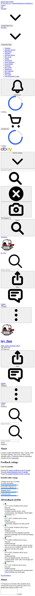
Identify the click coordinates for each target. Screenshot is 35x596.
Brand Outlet (24, 3)
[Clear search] (16, 194)
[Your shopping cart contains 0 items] (15, 127)
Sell (2, 7)
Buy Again (8, 57)
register (14, 3)
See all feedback (6, 575)
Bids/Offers (8, 51)
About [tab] (3, 405)
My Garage (8, 67)
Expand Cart (5, 129)
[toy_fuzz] (7, 251)
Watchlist (7, 53)
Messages (8, 73)
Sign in (8, 3)
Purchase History (10, 55)
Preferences (8, 69)
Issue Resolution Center (12, 76)
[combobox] (10, 270)
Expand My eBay (6, 44)
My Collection (9, 71)
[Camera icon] (16, 209)
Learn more (14, 458)
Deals (18, 3)
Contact (3, 403)
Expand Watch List (7, 25)
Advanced (4, 237)
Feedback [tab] (4, 406)
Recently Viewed (10, 50)
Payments (8, 66)
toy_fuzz (3, 253)
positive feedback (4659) (10, 346)
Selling (7, 59)
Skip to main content (7, 1)
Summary (8, 48)
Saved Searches (9, 62)
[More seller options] (16, 315)
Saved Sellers (9, 64)
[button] (17, 227)
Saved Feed (8, 60)
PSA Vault (8, 74)
